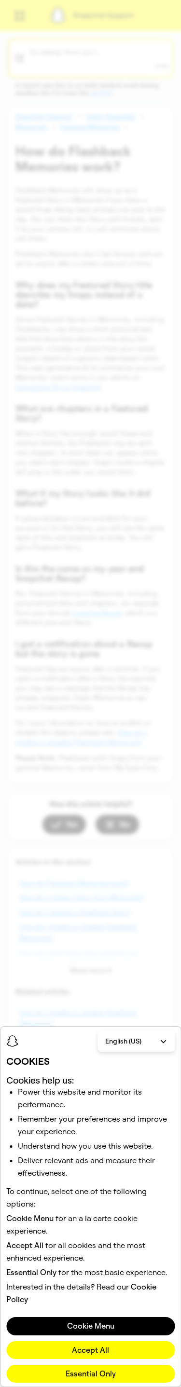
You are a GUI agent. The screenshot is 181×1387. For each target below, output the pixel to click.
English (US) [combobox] (123, 1041)
